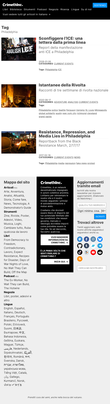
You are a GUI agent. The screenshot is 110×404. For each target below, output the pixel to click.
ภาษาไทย (18, 364)
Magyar (8, 344)
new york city (69, 113)
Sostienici (100, 5)
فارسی (8, 348)
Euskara (19, 340)
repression (70, 163)
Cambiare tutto (13, 227)
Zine (6, 215)
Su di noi (86, 9)
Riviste (15, 215)
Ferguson (71, 110)
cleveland (92, 113)
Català (22, 372)
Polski (7, 324)
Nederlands (20, 348)
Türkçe (19, 344)
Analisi (8, 195)
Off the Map (19, 272)
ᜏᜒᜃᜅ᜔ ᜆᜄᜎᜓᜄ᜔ (13, 384)
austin (59, 113)
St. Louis (89, 110)
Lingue (75, 9)
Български (11, 332)
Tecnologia (19, 203)
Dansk (20, 360)
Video (18, 219)
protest (91, 163)
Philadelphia (51, 69)
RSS (15, 188)
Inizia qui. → (61, 261)
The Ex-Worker (13, 280)
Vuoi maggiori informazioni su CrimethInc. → (58, 240)
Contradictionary (14, 248)
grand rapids (45, 116)
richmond (82, 113)
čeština (8, 340)
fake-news (81, 163)
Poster (25, 215)
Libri (5, 9)
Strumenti (29, 9)
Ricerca (65, 9)
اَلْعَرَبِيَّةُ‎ (28, 352)
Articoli (8, 187)
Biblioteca (16, 9)
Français (9, 316)
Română (18, 356)
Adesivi (8, 219)
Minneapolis (101, 110)
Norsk (20, 380)
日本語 (17, 328)
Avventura (17, 191)
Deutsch (19, 312)
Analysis (73, 102)
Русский (22, 320)
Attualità (19, 195)
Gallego (14, 376)
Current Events (63, 63)
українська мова (14, 368)
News (77, 157)
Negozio (53, 9)
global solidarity (47, 113)
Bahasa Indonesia (15, 336)
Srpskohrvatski (13, 352)
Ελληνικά (19, 324)
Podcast (42, 9)
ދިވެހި (6, 376)
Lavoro (8, 252)
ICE (60, 69)
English (8, 308)
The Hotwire (12, 288)
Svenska (9, 360)
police (55, 110)
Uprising (80, 110)
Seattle (62, 110)
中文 (21, 332)
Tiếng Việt (10, 372)
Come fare (19, 199)
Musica (8, 223)
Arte (6, 191)
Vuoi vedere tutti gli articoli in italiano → (26, 14)
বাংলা (27, 356)
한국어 (8, 356)
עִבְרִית (7, 364)
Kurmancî (10, 380)
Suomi (8, 328)
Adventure (60, 102)
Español (19, 308)
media (61, 163)
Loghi (17, 223)
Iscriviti (100, 216)
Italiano (8, 312)
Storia (7, 199)
